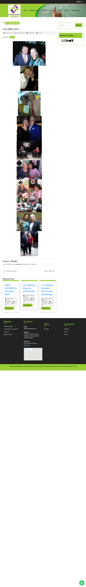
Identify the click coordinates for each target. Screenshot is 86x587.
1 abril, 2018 (10, 298)
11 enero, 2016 (8, 33)
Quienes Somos (34, 10)
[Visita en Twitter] (70, 41)
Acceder (46, 329)
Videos (66, 10)
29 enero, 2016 (29, 295)
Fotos (60, 10)
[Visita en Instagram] (65, 41)
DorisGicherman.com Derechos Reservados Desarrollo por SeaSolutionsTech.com (52, 366)
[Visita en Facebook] (73, 41)
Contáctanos (75, 10)
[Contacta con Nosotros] (81, 582)
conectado (18, 264)
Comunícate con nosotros (11, 329)
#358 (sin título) (8, 334)
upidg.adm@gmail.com (30, 328)
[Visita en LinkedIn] (68, 41)
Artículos (52, 10)
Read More (10, 308)
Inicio (25, 10)
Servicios (44, 10)
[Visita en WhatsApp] (62, 41)
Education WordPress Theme (18, 366)
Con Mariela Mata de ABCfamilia (29, 288)
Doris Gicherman (19, 33)
